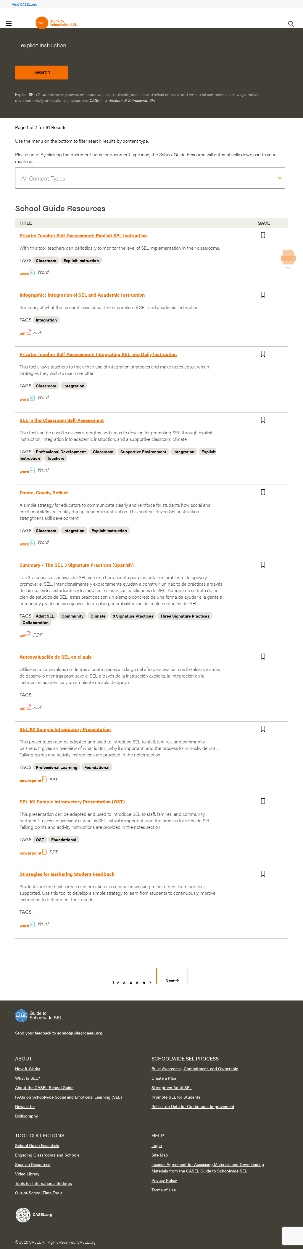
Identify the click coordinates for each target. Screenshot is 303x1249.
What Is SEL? (27, 1078)
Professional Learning (56, 767)
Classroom (46, 260)
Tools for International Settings (43, 1183)
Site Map (160, 1155)
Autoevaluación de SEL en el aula (56, 656)
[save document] (266, 236)
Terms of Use (164, 1190)
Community (72, 616)
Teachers (55, 458)
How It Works (27, 1068)
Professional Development (61, 451)
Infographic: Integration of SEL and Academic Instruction (82, 294)
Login (157, 1145)
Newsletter (25, 1106)
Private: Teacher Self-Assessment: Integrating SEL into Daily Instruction (98, 354)
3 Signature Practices (133, 616)
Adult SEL (45, 616)
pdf (23, 333)
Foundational (96, 767)
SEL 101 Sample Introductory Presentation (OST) (72, 801)
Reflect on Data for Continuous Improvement (193, 1106)
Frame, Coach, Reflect (44, 492)
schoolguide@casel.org (79, 1033)
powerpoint (31, 780)
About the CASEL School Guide (44, 1087)
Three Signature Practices (184, 616)
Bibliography (26, 1116)
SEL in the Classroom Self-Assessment (62, 420)
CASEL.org (86, 1242)
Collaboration (35, 622)
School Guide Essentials (37, 1145)
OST (40, 839)
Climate (98, 616)
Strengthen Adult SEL (172, 1087)
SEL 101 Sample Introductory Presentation (65, 729)
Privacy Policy (164, 1180)
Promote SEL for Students (176, 1097)
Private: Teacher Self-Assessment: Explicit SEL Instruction (83, 235)
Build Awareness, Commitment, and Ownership (195, 1068)
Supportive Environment (143, 451)
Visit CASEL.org (24, 4)
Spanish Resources (32, 1164)
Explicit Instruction (81, 260)
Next (170, 980)
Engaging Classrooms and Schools (47, 1155)
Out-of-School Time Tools (38, 1193)
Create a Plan (164, 1078)
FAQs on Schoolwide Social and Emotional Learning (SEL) (68, 1097)
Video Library (27, 1174)
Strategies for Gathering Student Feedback (67, 873)
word (26, 274)
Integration (46, 320)
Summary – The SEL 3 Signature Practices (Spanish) (77, 564)
